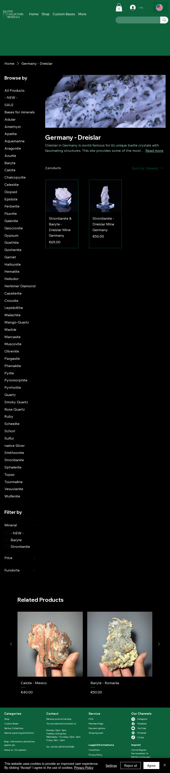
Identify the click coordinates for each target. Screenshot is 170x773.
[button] (82, 14)
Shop (6, 719)
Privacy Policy (95, 754)
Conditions (94, 749)
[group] (84, 657)
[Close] (164, 765)
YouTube (141, 728)
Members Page (96, 723)
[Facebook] (133, 724)
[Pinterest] (133, 733)
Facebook (142, 723)
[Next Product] (159, 644)
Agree (151, 765)
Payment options (97, 728)
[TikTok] (133, 737)
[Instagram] (133, 719)
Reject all (130, 765)
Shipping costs (96, 732)
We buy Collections (13, 728)
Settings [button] (111, 765)
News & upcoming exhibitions (19, 732)
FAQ (91, 719)
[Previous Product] (11, 644)
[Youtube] (133, 728)
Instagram (142, 719)
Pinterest (141, 732)
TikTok (140, 737)
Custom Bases (11, 723)
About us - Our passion (15, 749)
